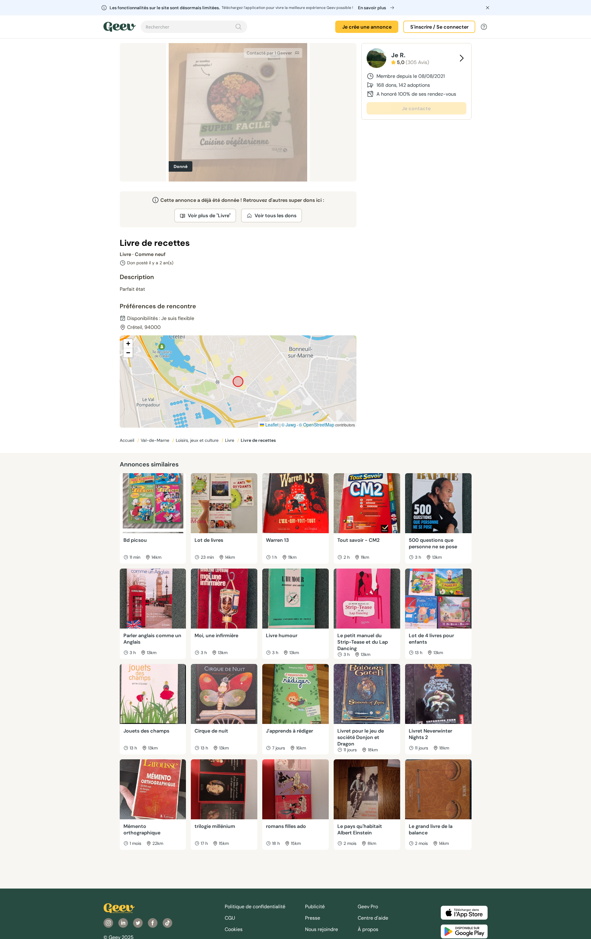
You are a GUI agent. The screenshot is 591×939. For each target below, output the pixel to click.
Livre (230, 440)
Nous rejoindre (321, 929)
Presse (312, 918)
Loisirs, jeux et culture (198, 440)
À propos (368, 929)
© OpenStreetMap (316, 425)
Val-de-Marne (156, 440)
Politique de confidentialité (255, 906)
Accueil (127, 440)
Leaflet (271, 425)
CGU (230, 918)
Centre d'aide (373, 918)
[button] (128, 343)
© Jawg (288, 425)
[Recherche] (238, 27)
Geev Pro (368, 906)
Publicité (315, 906)
